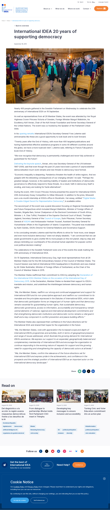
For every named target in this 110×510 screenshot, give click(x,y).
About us (47, 9)
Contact (86, 9)
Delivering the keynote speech (27, 164)
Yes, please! (47, 465)
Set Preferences (39, 500)
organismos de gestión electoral (13, 433)
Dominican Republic (9, 423)
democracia (18, 426)
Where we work (74, 9)
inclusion (61, 433)
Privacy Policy (33, 487)
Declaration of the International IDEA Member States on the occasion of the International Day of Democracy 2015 (53, 278)
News (8, 20)
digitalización (7, 426)
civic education (90, 433)
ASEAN (27, 221)
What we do (59, 9)
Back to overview (22, 26)
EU (59, 430)
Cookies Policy (18, 487)
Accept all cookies (20, 500)
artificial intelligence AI (10, 430)
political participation (69, 430)
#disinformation (90, 426)
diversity (69, 433)
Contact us (79, 465)
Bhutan (33, 426)
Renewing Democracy (38, 430)
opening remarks (26, 133)
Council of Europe (52, 218)
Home (3, 20)
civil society (34, 433)
